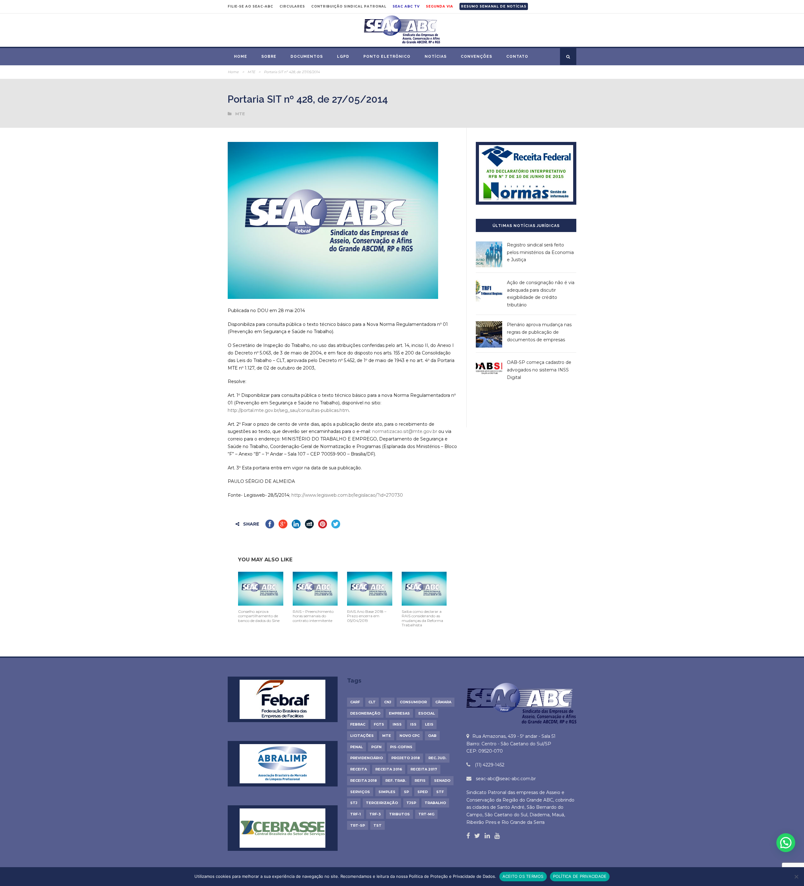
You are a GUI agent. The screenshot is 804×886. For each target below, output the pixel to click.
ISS (413, 724)
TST (377, 825)
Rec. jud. (437, 758)
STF (440, 792)
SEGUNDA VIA (439, 6)
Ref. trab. (395, 780)
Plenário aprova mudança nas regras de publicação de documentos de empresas (539, 332)
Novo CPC (409, 735)
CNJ (387, 702)
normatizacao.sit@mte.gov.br (404, 431)
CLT (372, 702)
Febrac (357, 724)
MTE (251, 72)
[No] (796, 876)
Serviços (360, 792)
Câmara (443, 702)
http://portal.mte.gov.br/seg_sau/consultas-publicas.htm (288, 410)
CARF (355, 702)
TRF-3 (375, 814)
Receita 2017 (423, 769)
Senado (442, 780)
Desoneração (365, 713)
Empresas (399, 713)
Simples (386, 792)
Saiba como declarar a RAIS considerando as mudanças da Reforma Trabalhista (422, 618)
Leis (429, 724)
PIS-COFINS (401, 747)
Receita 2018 (363, 780)
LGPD (343, 56)
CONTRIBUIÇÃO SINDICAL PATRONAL (348, 6)
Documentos (307, 56)
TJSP (411, 803)
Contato (517, 56)
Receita (358, 769)
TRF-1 (355, 814)
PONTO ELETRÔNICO (386, 56)
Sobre (268, 56)
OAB (432, 735)
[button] (785, 842)
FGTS (379, 724)
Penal (356, 747)
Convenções (476, 56)
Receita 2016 (388, 769)
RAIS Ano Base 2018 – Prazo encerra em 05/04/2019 (366, 616)
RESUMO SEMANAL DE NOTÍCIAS (493, 6)
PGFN (376, 747)
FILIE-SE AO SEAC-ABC (250, 6)
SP (406, 792)
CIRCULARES (292, 6)
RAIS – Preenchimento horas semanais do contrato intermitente (313, 616)
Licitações (362, 735)
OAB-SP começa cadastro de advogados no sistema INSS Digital (539, 369)
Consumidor (413, 702)
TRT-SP (357, 825)
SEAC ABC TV (406, 6)
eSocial (426, 713)
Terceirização (382, 803)
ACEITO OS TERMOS (523, 876)
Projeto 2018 (405, 758)
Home (240, 56)
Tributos (399, 814)
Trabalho (435, 803)
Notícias (436, 56)
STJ (353, 803)
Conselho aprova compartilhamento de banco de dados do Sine (259, 616)
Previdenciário (366, 758)
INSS (397, 724)
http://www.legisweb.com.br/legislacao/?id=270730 (347, 495)
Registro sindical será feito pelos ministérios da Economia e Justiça (540, 252)
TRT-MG (426, 814)
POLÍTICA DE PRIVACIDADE (580, 876)
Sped (422, 792)
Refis (420, 780)
